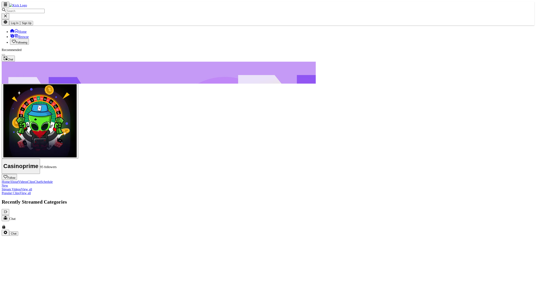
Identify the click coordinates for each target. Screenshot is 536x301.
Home (22, 31)
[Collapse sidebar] (5, 5)
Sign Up (26, 23)
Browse (23, 36)
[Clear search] (5, 16)
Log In (14, 23)
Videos (22, 182)
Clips (30, 182)
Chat (37, 182)
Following (21, 42)
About (14, 182)
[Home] (18, 5)
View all (26, 189)
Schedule (27, 183)
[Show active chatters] (5, 218)
